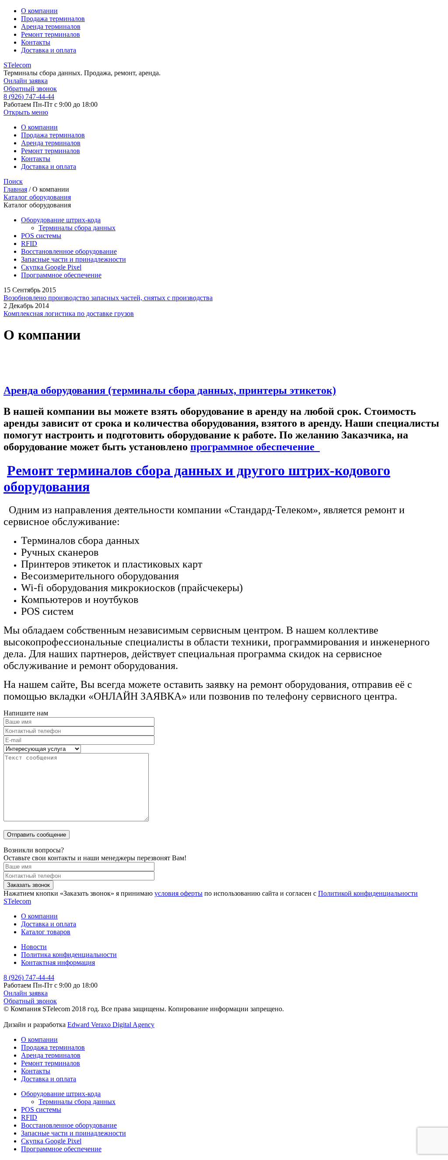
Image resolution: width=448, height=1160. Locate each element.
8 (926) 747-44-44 (29, 96)
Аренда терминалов (50, 26)
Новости (34, 946)
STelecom (17, 65)
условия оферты (178, 893)
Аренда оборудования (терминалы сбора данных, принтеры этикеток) (170, 390)
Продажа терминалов (53, 18)
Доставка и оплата (48, 50)
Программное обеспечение (61, 275)
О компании (39, 10)
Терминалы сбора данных (77, 227)
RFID (29, 243)
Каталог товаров (45, 932)
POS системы (41, 235)
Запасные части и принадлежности (73, 259)
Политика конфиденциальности (69, 954)
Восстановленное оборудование (69, 251)
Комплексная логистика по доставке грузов (69, 313)
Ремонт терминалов (50, 34)
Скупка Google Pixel (51, 267)
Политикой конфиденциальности (368, 893)
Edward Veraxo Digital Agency (110, 1024)
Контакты (35, 42)
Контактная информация (58, 962)
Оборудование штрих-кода (61, 220)
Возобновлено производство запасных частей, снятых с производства (108, 297)
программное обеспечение (255, 446)
